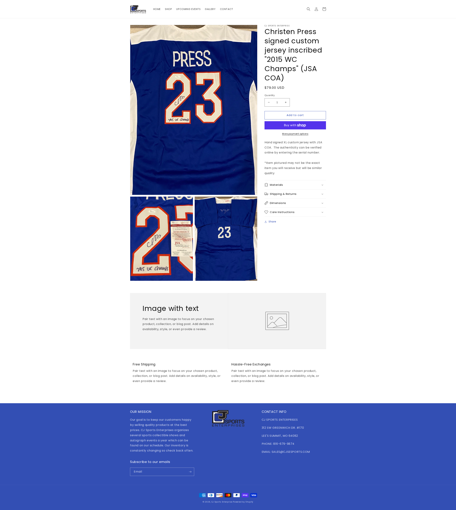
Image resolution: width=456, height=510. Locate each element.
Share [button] (272, 221)
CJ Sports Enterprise (221, 502)
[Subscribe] (190, 472)
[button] (308, 9)
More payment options (295, 133)
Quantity (270, 95)
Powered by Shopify (243, 502)
